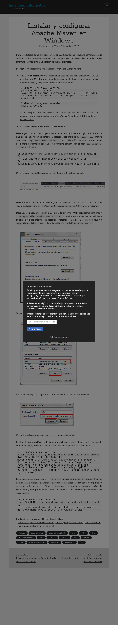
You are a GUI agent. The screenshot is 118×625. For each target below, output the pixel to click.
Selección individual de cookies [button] (42, 322)
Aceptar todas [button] (35, 329)
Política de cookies (59, 337)
